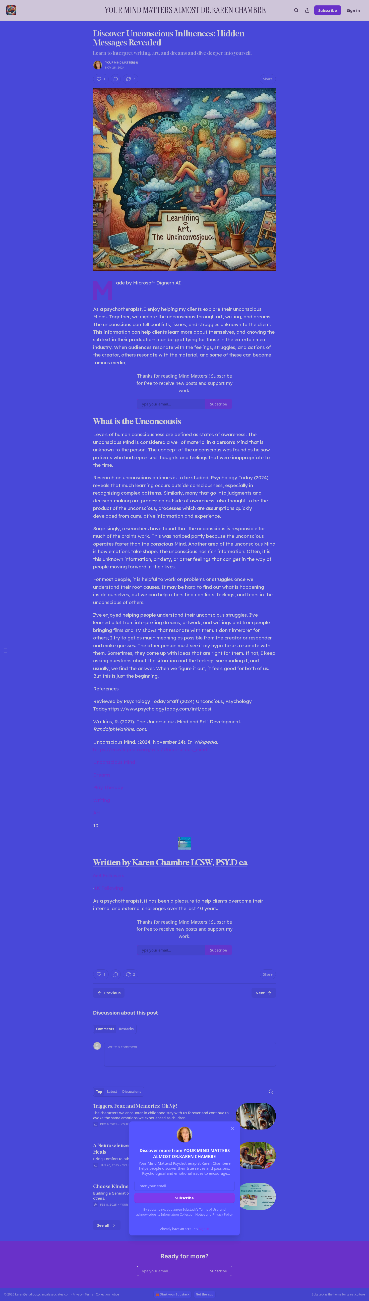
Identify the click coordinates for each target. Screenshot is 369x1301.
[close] (233, 1129)
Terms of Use (208, 1209)
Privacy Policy (222, 1214)
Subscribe (184, 1197)
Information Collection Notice (183, 1214)
